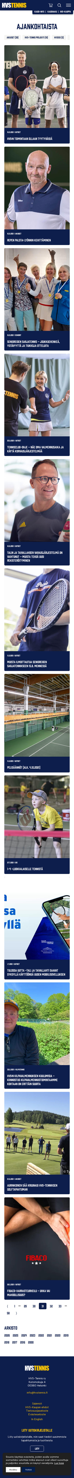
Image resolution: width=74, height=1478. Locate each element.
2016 (22, 1342)
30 (34, 1306)
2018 (6, 1342)
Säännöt (37, 1403)
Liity (37, 1448)
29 (25, 1306)
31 (43, 1306)
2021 (49, 1335)
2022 (41, 1335)
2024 (24, 1335)
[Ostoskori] (50, 5)
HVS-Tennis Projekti (34, 37)
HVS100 (57, 37)
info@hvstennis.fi (37, 1392)
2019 (66, 1335)
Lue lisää (59, 1463)
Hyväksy (13, 1469)
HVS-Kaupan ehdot (37, 1407)
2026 (7, 1335)
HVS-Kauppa (65, 11)
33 (60, 1306)
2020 (57, 1335)
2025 (15, 1335)
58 (8, 1313)
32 (51, 1306)
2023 (32, 1335)
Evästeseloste (37, 1414)
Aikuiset (10, 37)
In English (37, 1419)
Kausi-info (39, 11)
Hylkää (28, 1469)
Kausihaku (52, 11)
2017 (14, 1342)
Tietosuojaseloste (37, 1410)
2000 (31, 1342)
